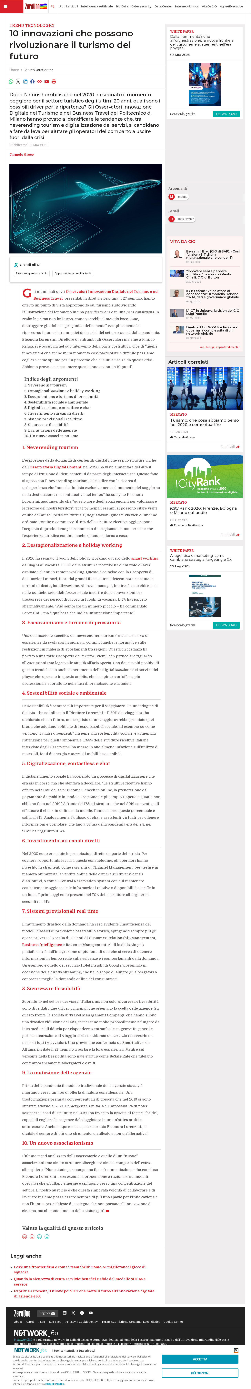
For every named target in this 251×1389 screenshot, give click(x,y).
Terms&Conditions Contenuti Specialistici (131, 1321)
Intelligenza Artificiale (97, 6)
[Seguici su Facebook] (82, 1313)
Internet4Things (187, 6)
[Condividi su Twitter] (18, 81)
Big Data (122, 6)
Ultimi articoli (68, 6)
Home (14, 70)
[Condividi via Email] (47, 81)
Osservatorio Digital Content (55, 467)
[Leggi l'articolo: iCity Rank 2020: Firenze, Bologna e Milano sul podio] (205, 497)
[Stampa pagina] (54, 81)
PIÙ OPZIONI (200, 1373)
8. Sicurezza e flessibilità (46, 425)
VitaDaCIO (209, 6)
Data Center (163, 6)
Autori (30, 1321)
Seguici (45, 1313)
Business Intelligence (42, 945)
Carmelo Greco (21, 154)
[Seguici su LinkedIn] (64, 1313)
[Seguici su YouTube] (90, 1313)
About (18, 1321)
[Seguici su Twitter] (73, 1313)
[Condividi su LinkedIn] (25, 81)
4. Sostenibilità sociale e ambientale (56, 402)
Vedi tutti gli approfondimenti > (220, 347)
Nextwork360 (23, 1339)
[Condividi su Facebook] (32, 81)
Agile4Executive (231, 6)
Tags (41, 1321)
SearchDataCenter (38, 70)
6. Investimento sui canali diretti (54, 413)
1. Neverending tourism (45, 385)
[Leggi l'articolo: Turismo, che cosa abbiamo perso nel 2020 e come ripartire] (205, 409)
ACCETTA (200, 1359)
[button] (12, 6)
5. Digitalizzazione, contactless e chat (57, 408)
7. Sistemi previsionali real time (53, 419)
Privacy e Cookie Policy (81, 1321)
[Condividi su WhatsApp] (11, 81)
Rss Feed (55, 1321)
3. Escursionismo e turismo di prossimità (61, 397)
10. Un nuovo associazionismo (51, 436)
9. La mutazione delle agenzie (50, 430)
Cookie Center (173, 1321)
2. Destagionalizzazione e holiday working (62, 391)
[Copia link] (39, 81)
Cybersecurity (141, 6)
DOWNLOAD (226, 114)
